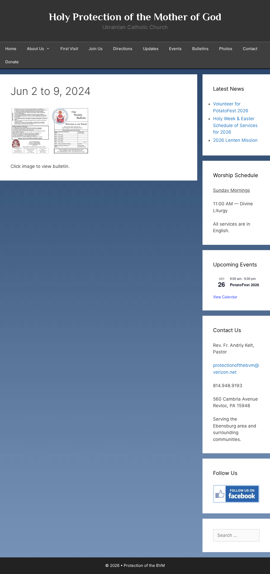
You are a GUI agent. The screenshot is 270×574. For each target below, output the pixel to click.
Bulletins (200, 48)
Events (175, 48)
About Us (35, 48)
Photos (225, 48)
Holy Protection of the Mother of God (135, 17)
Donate (12, 61)
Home (10, 48)
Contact (250, 48)
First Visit (69, 48)
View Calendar (225, 296)
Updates (150, 48)
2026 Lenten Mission (235, 140)
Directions (122, 48)
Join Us (96, 48)
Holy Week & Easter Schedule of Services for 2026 (235, 125)
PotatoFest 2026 (244, 284)
